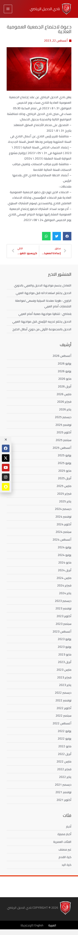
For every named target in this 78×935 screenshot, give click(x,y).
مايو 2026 (64, 378)
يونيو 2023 (64, 646)
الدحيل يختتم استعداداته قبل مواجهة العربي (43, 293)
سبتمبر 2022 (63, 715)
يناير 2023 (65, 685)
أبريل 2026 (64, 386)
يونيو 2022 (64, 738)
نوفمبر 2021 (63, 792)
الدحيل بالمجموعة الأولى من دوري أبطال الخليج (41, 329)
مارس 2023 (64, 669)
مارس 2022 (64, 761)
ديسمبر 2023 (63, 601)
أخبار (68, 826)
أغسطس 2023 (62, 631)
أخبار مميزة (64, 834)
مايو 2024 (64, 562)
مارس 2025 (64, 486)
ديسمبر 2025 (63, 417)
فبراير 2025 (64, 493)
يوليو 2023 (64, 639)
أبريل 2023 (64, 662)
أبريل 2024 (64, 570)
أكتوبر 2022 (64, 708)
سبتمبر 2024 (63, 532)
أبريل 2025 (64, 478)
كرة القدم (65, 857)
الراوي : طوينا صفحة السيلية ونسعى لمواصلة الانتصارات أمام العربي (43, 303)
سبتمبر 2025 (63, 440)
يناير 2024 (65, 593)
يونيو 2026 (64, 371)
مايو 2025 (64, 470)
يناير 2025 (65, 501)
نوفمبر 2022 (63, 700)
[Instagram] (5, 477)
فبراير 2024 (64, 585)
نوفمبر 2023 (63, 608)
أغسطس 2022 (62, 723)
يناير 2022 (65, 777)
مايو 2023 (64, 654)
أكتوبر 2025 (64, 432)
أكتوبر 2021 (64, 800)
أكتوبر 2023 (64, 616)
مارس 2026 (64, 394)
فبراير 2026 (64, 401)
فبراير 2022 (64, 769)
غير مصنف (64, 849)
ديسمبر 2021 (63, 784)
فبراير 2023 (64, 677)
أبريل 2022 (64, 754)
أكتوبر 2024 (64, 524)
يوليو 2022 (64, 731)
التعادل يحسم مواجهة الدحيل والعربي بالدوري (42, 285)
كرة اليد (66, 864)
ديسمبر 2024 (63, 509)
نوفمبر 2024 (63, 516)
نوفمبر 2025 (63, 425)
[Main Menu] (8, 9)
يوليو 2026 (64, 363)
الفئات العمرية (62, 842)
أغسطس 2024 (62, 539)
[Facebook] (5, 448)
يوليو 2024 (64, 547)
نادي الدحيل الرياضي (45, 8)
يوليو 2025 (64, 455)
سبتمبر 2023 (63, 624)
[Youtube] (5, 467)
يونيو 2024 (64, 555)
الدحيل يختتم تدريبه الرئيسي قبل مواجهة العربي (41, 321)
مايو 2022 (64, 746)
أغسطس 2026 (62, 356)
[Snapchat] (5, 487)
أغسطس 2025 (62, 447)
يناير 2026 (65, 409)
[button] (67, 236)
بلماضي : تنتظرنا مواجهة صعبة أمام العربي (44, 314)
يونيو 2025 (64, 463)
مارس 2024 (64, 578)
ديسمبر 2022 (63, 692)
